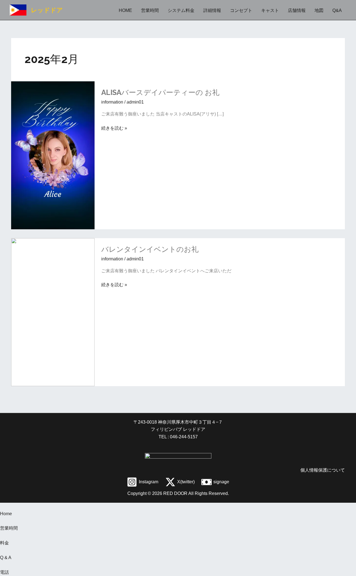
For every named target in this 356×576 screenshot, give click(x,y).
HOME (125, 10)
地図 (319, 10)
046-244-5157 (183, 436)
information (112, 102)
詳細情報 (212, 10)
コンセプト (241, 10)
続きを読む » (114, 128)
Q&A (337, 10)
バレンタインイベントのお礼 (150, 249)
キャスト (270, 10)
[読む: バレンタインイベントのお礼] (53, 311)
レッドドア (47, 10)
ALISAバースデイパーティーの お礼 (160, 92)
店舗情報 (297, 10)
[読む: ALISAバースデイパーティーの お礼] (53, 155)
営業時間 (150, 10)
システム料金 (181, 10)
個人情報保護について (322, 470)
